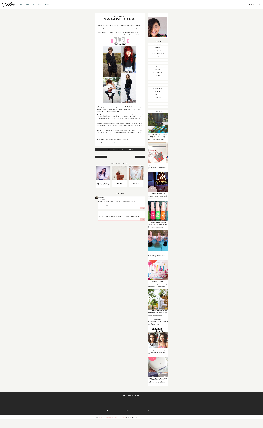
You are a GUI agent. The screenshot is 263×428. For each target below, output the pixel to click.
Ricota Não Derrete (101, 417)
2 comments (130, 149)
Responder (142, 208)
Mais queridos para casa (131, 395)
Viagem (158, 100)
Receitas (157, 91)
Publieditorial (157, 88)
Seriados (158, 94)
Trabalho (158, 97)
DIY (158, 56)
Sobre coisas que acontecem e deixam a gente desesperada (158, 319)
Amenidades (157, 44)
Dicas (115, 16)
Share (114, 149)
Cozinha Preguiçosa (158, 53)
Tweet (108, 149)
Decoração (157, 59)
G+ (118, 149)
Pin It (123, 149)
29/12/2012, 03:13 (101, 213)
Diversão (158, 69)
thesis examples (102, 212)
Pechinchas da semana (158, 85)
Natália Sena (101, 197)
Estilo (120, 16)
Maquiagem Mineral (158, 78)
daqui (104, 142)
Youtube (157, 107)
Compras (158, 47)
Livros (158, 75)
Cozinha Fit (157, 50)
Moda (124, 16)
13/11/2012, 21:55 (101, 199)
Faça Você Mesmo (158, 72)
